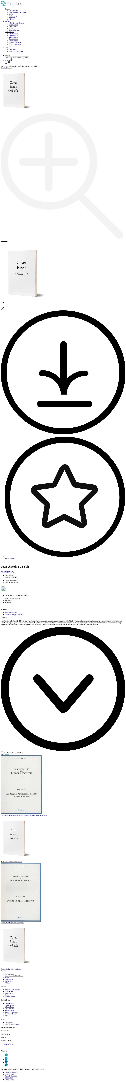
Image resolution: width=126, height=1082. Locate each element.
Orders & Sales (13, 33)
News (6, 48)
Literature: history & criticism (14, 614)
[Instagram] (6, 1062)
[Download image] (63, 434)
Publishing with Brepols (16, 23)
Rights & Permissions (15, 42)
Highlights (12, 18)
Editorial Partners (14, 30)
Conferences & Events (16, 51)
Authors (7, 21)
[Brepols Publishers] (11, 5)
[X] (6, 1059)
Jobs (10, 46)
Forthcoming (13, 16)
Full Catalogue (13, 10)
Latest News (12, 49)
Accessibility (9, 1078)
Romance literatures (11, 612)
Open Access (13, 26)
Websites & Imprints (15, 44)
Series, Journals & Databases (18, 12)
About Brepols (13, 40)
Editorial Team (13, 25)
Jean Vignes (5, 572)
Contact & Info (9, 32)
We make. (11, 1072)
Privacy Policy (9, 1074)
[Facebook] (6, 1056)
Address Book (13, 37)
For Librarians (13, 35)
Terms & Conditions (11, 1076)
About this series (6, 68)
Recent (11, 14)
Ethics (11, 28)
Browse (7, 9)
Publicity (11, 19)
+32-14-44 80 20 (8, 1044)
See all (3, 754)
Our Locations (13, 39)
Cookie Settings (10, 1079)
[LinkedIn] (6, 1066)
